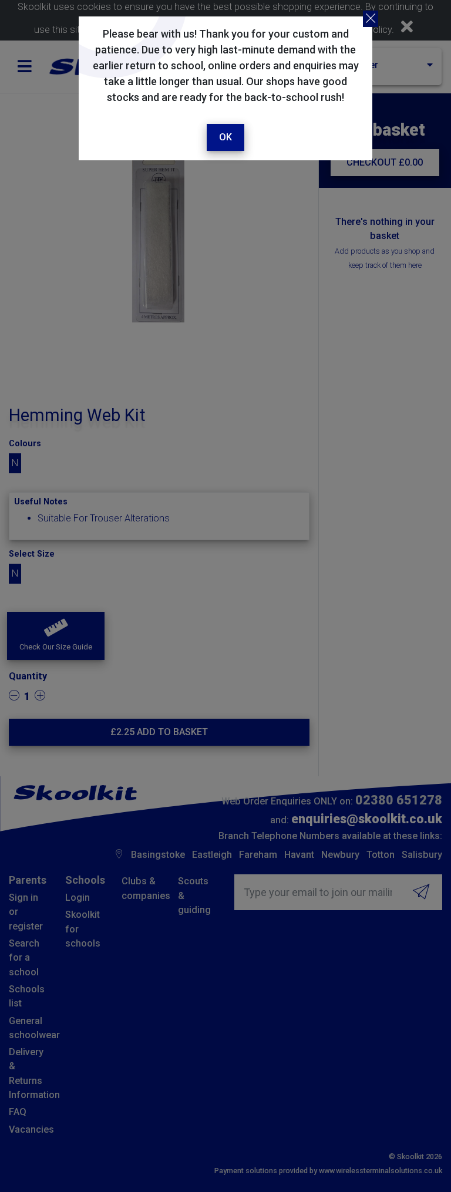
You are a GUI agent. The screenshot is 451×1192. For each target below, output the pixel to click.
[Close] (370, 19)
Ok (225, 137)
